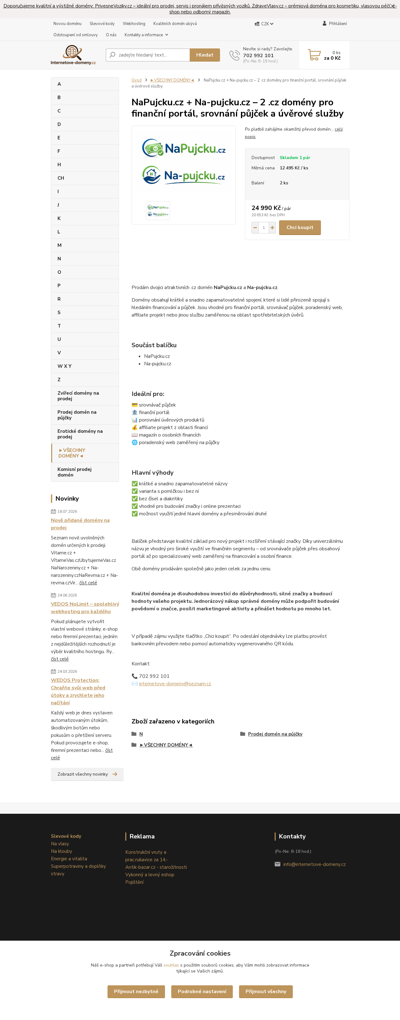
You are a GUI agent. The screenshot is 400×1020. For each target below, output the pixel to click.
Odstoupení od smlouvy (75, 35)
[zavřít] (392, 6)
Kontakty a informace (144, 35)
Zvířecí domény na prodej (78, 396)
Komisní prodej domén (75, 472)
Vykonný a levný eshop (149, 875)
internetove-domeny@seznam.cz (175, 683)
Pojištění (134, 882)
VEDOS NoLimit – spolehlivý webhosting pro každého (85, 608)
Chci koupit (300, 227)
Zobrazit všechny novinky (83, 774)
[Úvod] (76, 55)
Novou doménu (67, 24)
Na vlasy (60, 844)
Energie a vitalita (69, 859)
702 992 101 (258, 55)
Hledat (204, 55)
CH (61, 178)
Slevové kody (102, 24)
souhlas (171, 965)
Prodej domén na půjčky (77, 415)
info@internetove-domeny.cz (314, 864)
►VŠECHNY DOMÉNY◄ (71, 453)
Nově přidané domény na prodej (80, 524)
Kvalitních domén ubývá (175, 24)
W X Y (65, 366)
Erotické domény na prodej (80, 434)
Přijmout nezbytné (136, 991)
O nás (111, 35)
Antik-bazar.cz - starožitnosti (156, 867)
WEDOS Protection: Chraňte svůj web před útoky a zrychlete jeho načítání (78, 691)
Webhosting (134, 24)
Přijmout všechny (266, 991)
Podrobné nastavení (202, 991)
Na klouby (61, 851)
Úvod (137, 80)
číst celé (88, 583)
